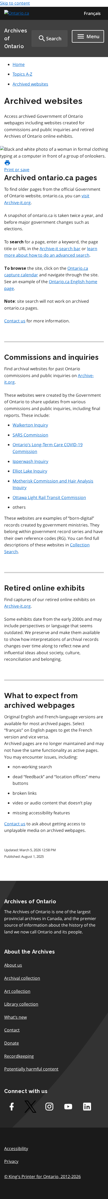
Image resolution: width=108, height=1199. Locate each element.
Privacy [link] (11, 1161)
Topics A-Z (22, 74)
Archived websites (30, 84)
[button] (49, 38)
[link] (17, 13)
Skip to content (15, 3)
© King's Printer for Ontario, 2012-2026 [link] (42, 1176)
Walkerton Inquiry (30, 425)
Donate (11, 1043)
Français (92, 13)
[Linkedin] (87, 1106)
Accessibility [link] (16, 1148)
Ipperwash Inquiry (30, 461)
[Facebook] (11, 1106)
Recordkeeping (19, 1056)
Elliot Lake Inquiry (30, 471)
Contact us (14, 321)
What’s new (15, 1017)
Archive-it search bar (60, 248)
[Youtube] (68, 1106)
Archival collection (22, 978)
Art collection (17, 991)
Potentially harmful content (31, 1069)
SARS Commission (30, 435)
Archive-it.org (17, 606)
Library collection (21, 1004)
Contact (12, 1030)
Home (19, 64)
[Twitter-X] (30, 1106)
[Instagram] (49, 1106)
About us (13, 965)
